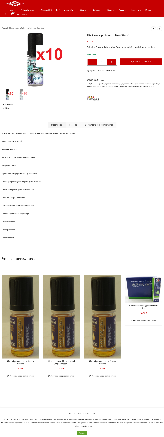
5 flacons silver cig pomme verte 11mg (143, 306)
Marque (73, 124)
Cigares (83, 10)
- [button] (92, 61)
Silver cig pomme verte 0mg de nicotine (102, 362)
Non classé (13, 28)
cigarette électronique (113, 84)
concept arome (144, 84)
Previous (9, 104)
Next (7, 108)
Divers (148, 10)
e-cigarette (154, 84)
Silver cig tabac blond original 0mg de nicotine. (61, 362)
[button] (101, 70)
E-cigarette (68, 10)
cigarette (101, 84)
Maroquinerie (135, 10)
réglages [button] (87, 426)
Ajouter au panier (141, 62)
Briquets (96, 10)
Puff (58, 10)
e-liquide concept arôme (102, 86)
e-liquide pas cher (118, 86)
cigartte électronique (130, 84)
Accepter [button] (82, 433)
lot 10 (127, 86)
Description (56, 124)
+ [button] (111, 61)
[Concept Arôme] (93, 98)
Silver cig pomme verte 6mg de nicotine (20, 362)
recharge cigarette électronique (142, 86)
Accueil (13, 10)
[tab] (57, 125)
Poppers (122, 10)
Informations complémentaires (98, 124)
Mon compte (22, 14)
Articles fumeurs (27, 10)
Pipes (109, 10)
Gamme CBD (46, 10)
